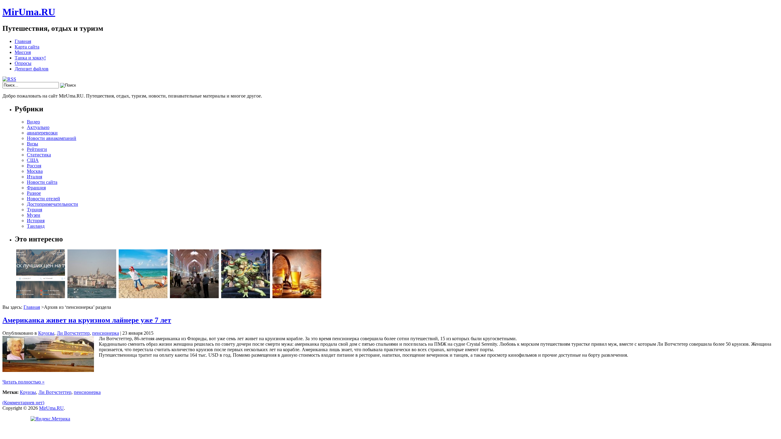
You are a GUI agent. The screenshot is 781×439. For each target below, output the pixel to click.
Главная (23, 41)
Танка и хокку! (30, 57)
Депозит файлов (32, 68)
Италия (34, 176)
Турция (34, 209)
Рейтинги (37, 149)
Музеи (33, 215)
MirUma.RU (28, 11)
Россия (34, 165)
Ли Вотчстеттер (73, 333)
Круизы (46, 333)
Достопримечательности (52, 204)
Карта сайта (27, 46)
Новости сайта (42, 182)
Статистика (39, 154)
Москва (35, 171)
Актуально (38, 127)
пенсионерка (105, 333)
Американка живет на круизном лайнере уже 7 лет (86, 320)
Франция (36, 187)
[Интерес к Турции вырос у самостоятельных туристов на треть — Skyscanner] (91, 296)
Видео (33, 121)
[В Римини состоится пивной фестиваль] (296, 296)
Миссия (23, 52)
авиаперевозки (42, 132)
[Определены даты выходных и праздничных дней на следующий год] (143, 296)
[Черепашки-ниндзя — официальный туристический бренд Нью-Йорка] (245, 296)
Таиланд (36, 226)
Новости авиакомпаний (51, 138)
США (33, 160)
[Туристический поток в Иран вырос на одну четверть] (194, 296)
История (36, 220)
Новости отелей (43, 198)
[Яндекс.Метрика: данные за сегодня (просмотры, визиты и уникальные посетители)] (50, 419)
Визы (32, 143)
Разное (34, 193)
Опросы (23, 63)
